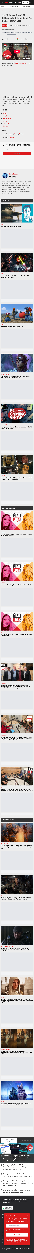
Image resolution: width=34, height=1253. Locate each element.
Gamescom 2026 (14, 6)
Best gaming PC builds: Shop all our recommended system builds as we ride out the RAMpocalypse (18, 1183)
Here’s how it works (11, 34)
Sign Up (17, 1234)
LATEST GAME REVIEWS (25, 1140)
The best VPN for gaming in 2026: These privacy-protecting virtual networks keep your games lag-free (17, 1158)
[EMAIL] (15, 176)
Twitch (21, 134)
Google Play (7, 118)
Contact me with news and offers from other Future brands (17, 1230)
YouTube (6, 123)
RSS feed (6, 126)
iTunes (5, 113)
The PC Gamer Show (20, 63)
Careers (4, 1239)
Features (4, 25)
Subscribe (25, 2)
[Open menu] (3, 2)
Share (5, 39)
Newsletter (29, 39)
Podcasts (14, 11)
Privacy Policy (22, 1240)
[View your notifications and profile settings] (15, 2)
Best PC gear (26, 6)
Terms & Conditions (15, 1241)
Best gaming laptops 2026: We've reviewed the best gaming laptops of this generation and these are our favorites (17, 1167)
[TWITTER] (10, 176)
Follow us (21, 39)
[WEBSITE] (13, 176)
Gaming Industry (6, 11)
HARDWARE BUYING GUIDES (9, 1140)
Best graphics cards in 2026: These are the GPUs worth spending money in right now (17, 1175)
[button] (32, 2)
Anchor (5, 121)
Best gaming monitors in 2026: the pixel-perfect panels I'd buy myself (17, 1191)
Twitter (16, 134)
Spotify (5, 116)
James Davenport (14, 25)
